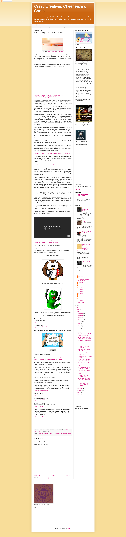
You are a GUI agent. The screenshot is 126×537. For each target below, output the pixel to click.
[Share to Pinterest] (48, 431)
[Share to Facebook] (47, 431)
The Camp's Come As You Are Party (76, 24)
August (80, 321)
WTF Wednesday (46, 27)
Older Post (68, 475)
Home (34, 24)
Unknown (80, 284)
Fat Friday (63, 27)
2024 (78, 307)
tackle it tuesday (60, 433)
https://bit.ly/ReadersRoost (41, 390)
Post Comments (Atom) (45, 478)
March (79, 332)
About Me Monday (37, 27)
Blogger (69, 528)
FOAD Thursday (55, 27)
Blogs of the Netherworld (62, 24)
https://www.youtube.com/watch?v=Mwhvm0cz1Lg (47, 242)
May (79, 328)
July (79, 323)
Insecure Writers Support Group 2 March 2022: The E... (84, 380)
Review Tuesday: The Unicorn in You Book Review (83, 384)
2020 (78, 395)
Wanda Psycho (81, 302)
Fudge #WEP (85, 221)
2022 (78, 311)
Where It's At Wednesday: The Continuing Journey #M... (84, 364)
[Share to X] (46, 431)
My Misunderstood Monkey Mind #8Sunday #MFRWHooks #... (84, 342)
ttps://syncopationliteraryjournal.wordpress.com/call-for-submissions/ (52, 153)
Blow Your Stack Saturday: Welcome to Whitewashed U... (84, 372)
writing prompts (67, 433)
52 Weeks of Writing (52, 433)
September (81, 319)
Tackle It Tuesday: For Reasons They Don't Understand (83, 346)
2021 (78, 392)
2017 (78, 401)
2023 (78, 309)
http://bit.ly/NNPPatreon (40, 406)
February (80, 388)
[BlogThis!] (45, 431)
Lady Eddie (80, 276)
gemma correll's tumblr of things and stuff (83, 195)
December (80, 313)
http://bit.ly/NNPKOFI (39, 400)
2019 (78, 397)
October (80, 317)
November (80, 315)
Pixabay (61, 51)
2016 (78, 403)
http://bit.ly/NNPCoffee (40, 395)
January (80, 390)
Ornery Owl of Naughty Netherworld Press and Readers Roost (83, 279)
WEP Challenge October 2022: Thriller (86, 209)
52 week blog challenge (43, 433)
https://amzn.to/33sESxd (40, 322)
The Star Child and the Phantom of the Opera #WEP (86, 233)
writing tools (37, 434)
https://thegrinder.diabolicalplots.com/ (44, 164)
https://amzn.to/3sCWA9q (40, 327)
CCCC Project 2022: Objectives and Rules (46, 24)
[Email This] (43, 431)
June (79, 326)
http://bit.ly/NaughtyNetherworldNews (44, 416)
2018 (78, 399)
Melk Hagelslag (52, 51)
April (79, 330)
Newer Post (37, 475)
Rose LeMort (81, 282)
